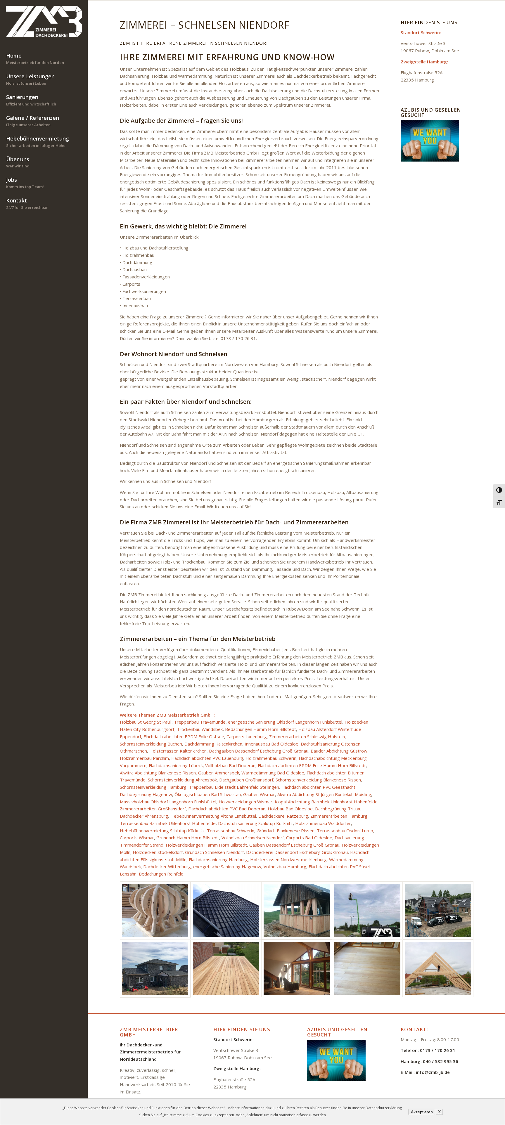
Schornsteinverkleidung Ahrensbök (182, 780)
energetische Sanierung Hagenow (227, 866)
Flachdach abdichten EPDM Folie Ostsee (183, 736)
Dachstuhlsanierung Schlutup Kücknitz (255, 823)
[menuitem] (43, 59)
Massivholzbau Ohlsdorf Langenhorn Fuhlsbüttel (168, 802)
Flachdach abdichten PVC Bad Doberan (226, 809)
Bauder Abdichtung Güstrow (339, 751)
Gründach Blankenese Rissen (285, 830)
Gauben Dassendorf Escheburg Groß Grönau (294, 845)
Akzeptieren (422, 1112)
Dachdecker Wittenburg (167, 866)
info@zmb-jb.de (433, 1072)
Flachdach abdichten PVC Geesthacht (318, 787)
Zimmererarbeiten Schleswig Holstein (307, 736)
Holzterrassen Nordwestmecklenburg (288, 859)
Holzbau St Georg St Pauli (146, 722)
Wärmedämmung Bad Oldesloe (272, 773)
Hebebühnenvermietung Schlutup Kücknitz (162, 830)
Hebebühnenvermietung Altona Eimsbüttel (213, 816)
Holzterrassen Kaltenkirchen (178, 751)
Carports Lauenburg (246, 736)
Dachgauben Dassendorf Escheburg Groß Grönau (258, 751)
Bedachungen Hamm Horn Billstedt (260, 729)
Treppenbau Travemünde (200, 722)
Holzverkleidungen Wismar (245, 802)
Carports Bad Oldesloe (309, 837)
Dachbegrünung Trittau (338, 809)
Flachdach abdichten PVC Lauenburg (207, 758)
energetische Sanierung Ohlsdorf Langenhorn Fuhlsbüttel (285, 722)
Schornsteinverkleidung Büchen (151, 744)
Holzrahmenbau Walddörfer (323, 823)
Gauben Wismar (259, 794)
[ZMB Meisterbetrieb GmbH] (44, 21)
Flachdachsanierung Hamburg (218, 859)
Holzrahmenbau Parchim (144, 758)
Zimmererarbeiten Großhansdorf (153, 809)
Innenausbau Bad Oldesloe (271, 744)
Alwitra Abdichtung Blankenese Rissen (158, 773)
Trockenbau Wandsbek (200, 729)
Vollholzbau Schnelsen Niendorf (253, 837)
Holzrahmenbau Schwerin (270, 758)
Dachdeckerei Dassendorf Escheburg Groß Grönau (297, 852)
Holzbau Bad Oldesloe (290, 809)
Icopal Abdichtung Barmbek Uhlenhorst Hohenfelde (326, 802)
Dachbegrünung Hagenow (146, 794)
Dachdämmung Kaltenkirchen (213, 744)
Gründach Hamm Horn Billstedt (187, 837)
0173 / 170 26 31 (437, 1050)
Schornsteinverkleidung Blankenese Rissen (318, 780)
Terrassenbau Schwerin (230, 830)
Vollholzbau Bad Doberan (230, 765)
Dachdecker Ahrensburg (144, 816)
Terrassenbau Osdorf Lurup (345, 830)
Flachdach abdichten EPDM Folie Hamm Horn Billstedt (312, 765)
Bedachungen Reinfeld (161, 874)
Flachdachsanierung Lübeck (176, 765)
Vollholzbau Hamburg (285, 866)
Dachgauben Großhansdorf (246, 780)
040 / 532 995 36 (440, 1061)
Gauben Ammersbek (218, 773)
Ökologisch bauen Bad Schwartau (207, 794)
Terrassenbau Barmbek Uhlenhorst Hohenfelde (168, 823)
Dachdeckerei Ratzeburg (283, 816)
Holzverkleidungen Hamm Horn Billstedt (206, 845)
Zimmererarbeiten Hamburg (338, 816)
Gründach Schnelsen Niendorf (214, 852)
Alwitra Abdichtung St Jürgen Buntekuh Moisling (324, 794)
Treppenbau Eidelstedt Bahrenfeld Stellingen (234, 787)
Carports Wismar (137, 837)
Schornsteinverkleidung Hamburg (153, 787)
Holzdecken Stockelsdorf (158, 852)
